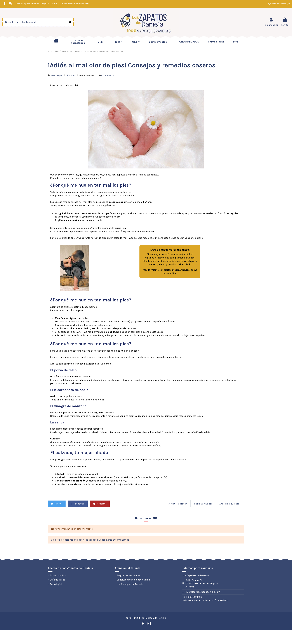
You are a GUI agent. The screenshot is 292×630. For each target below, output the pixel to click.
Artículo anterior (178, 503)
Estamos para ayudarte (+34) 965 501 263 (36, 3)
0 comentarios (107, 75)
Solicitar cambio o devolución (133, 579)
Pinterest (101, 503)
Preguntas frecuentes (128, 575)
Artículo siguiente (229, 503)
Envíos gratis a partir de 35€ (74, 3)
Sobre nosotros (58, 575)
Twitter (58, 503)
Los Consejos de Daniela (130, 584)
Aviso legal (56, 584)
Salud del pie (56, 75)
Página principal (203, 503)
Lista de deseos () (280, 3)
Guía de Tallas (57, 579)
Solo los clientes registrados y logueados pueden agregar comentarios (90, 539)
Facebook (78, 503)
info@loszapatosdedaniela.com (203, 591)
